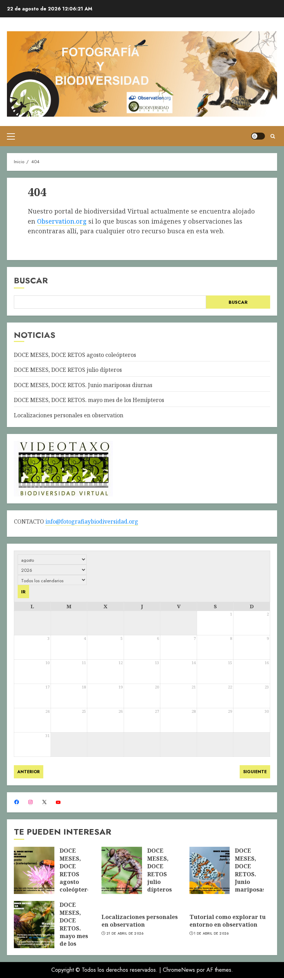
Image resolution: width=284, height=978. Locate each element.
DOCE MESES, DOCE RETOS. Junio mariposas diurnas (83, 385)
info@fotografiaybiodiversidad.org (91, 521)
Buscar (31, 280)
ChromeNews (179, 970)
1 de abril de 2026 (211, 933)
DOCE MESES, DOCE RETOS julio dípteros (68, 370)
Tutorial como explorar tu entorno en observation (227, 920)
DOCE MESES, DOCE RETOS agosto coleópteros (75, 355)
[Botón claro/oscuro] (258, 136)
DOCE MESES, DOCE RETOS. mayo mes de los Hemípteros (89, 400)
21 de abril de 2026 (125, 933)
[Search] (272, 136)
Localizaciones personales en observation (68, 415)
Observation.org (62, 221)
